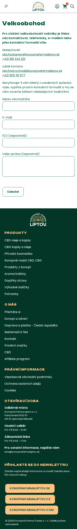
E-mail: (7, 117)
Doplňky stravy (15, 280)
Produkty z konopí (17, 267)
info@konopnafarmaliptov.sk (22, 452)
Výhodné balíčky (16, 287)
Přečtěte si (12, 312)
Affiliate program (17, 359)
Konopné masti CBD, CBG (23, 260)
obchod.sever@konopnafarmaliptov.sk (31, 54)
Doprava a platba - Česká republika (31, 325)
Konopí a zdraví (15, 319)
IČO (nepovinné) (14, 136)
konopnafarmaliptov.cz (30, 499)
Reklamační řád (16, 332)
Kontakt (10, 339)
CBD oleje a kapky (17, 240)
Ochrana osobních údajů (22, 384)
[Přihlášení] (57, 6)
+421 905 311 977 (13, 75)
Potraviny (11, 294)
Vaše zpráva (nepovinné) (21, 154)
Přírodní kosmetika (18, 254)
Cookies (10, 390)
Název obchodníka (16, 99)
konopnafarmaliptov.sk (30, 488)
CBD (7, 352)
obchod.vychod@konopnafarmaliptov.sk (32, 71)
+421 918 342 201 (13, 59)
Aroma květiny (15, 274)
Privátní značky (15, 345)
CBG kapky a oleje (17, 247)
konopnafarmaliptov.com (32, 510)
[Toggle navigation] (6, 6)
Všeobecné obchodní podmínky (28, 377)
